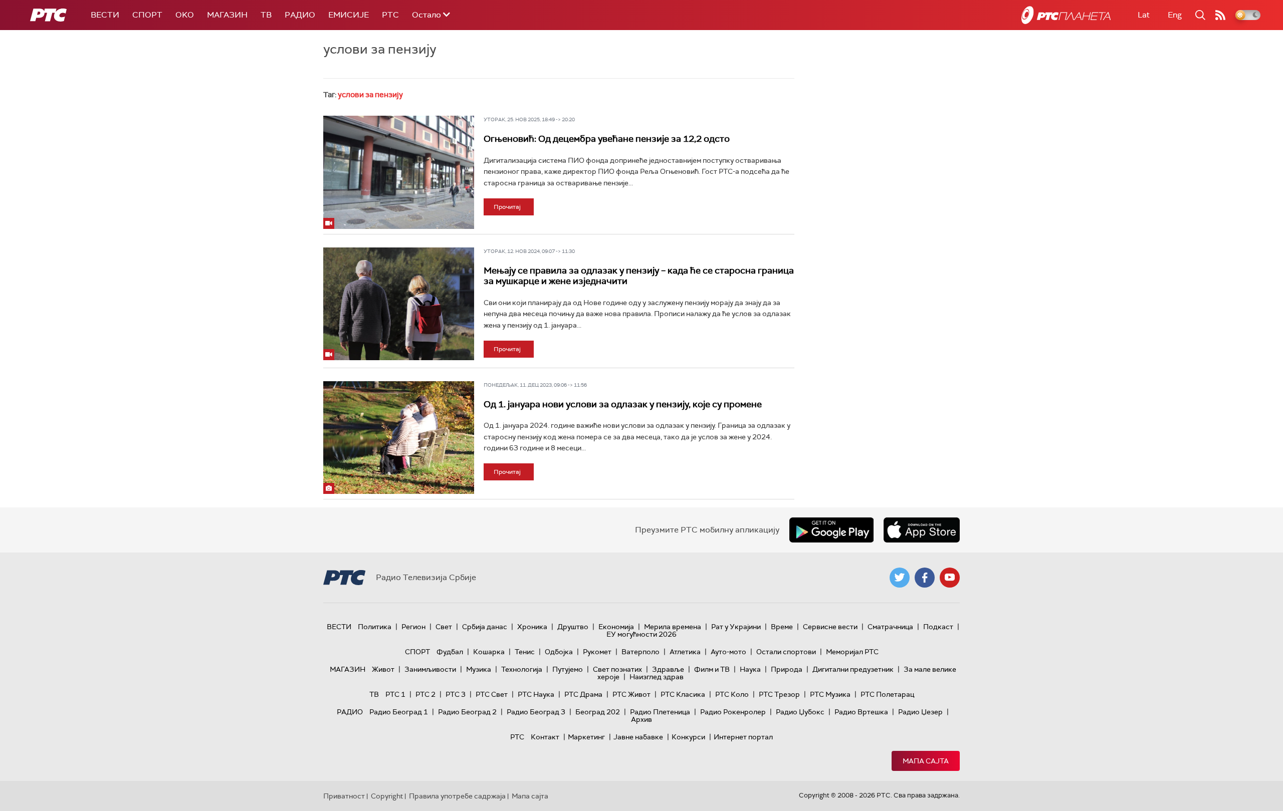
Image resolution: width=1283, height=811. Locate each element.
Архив (641, 719)
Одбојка (559, 651)
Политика (374, 626)
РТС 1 (395, 694)
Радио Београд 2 (467, 711)
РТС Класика (683, 694)
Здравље (668, 669)
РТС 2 (425, 694)
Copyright (387, 795)
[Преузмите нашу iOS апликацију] (922, 530)
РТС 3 (456, 694)
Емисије (348, 15)
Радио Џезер (920, 711)
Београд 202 (597, 711)
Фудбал (450, 651)
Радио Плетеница (660, 711)
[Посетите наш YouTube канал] (950, 578)
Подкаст (938, 626)
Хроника (532, 626)
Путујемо (567, 669)
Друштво (572, 626)
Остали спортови (786, 651)
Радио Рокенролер (733, 711)
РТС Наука (536, 694)
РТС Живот (631, 694)
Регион (413, 626)
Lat (1144, 15)
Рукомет (597, 651)
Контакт (545, 736)
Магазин (227, 15)
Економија (616, 626)
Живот (383, 669)
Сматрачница (890, 626)
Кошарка (489, 651)
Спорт (147, 15)
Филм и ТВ (712, 669)
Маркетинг (586, 736)
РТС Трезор (779, 694)
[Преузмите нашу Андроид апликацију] (831, 530)
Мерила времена (672, 626)
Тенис (525, 651)
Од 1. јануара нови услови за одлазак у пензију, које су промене (623, 404)
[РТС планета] (1066, 15)
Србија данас (484, 626)
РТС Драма (583, 694)
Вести (105, 15)
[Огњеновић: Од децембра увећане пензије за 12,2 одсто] (398, 172)
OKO (184, 15)
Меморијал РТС (852, 651)
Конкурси (688, 736)
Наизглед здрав (656, 676)
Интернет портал (743, 736)
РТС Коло (732, 694)
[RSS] (1220, 15)
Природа (786, 669)
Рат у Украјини (736, 626)
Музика (478, 669)
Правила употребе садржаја (457, 795)
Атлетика (685, 651)
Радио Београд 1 (398, 711)
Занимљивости (430, 669)
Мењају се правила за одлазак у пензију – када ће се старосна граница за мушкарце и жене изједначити (639, 276)
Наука (750, 669)
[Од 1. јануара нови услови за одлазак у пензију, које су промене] (398, 437)
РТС (390, 15)
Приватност (344, 795)
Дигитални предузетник (853, 669)
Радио (300, 15)
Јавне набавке (638, 736)
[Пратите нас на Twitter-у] (900, 578)
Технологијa (521, 669)
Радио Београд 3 (536, 711)
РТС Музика (830, 694)
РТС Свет (492, 694)
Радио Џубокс (800, 711)
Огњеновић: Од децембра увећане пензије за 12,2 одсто (607, 139)
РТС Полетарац (887, 694)
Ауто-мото (728, 651)
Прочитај (507, 207)
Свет (444, 626)
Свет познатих (617, 669)
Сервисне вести (830, 626)
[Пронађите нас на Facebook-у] (925, 578)
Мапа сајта (926, 760)
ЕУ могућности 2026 (641, 634)
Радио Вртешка (861, 711)
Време (782, 626)
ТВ (266, 15)
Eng (1175, 15)
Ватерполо (640, 651)
